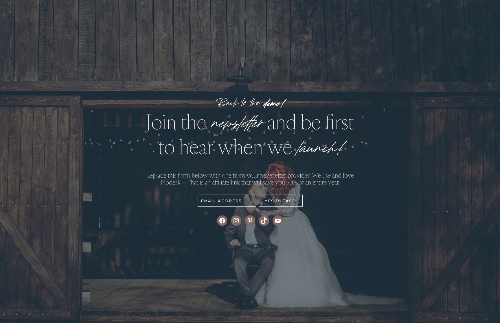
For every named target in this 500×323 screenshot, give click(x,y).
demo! (273, 104)
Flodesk (171, 182)
